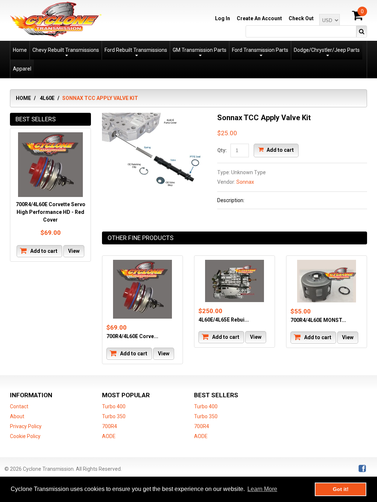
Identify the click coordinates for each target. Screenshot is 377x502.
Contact (19, 406)
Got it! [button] (341, 489)
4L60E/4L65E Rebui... (223, 320)
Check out (301, 18)
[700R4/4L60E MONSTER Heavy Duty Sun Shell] (326, 281)
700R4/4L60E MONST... (318, 320)
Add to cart (279, 150)
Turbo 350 (114, 416)
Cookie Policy (25, 436)
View (163, 353)
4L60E (47, 98)
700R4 (109, 426)
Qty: (222, 150)
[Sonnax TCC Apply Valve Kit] (154, 116)
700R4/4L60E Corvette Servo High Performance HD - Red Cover (50, 212)
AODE (109, 436)
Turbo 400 (114, 406)
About (17, 416)
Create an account (259, 18)
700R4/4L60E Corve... (132, 336)
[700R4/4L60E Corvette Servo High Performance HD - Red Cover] (142, 289)
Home (23, 98)
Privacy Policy (26, 426)
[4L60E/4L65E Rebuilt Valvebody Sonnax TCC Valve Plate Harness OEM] (234, 281)
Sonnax (245, 182)
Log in (222, 18)
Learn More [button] (262, 489)
